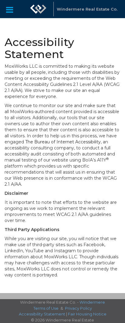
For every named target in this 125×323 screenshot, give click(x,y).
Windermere (92, 302)
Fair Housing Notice (87, 314)
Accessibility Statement (42, 314)
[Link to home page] (38, 9)
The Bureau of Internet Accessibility (63, 142)
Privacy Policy (78, 308)
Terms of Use (46, 308)
